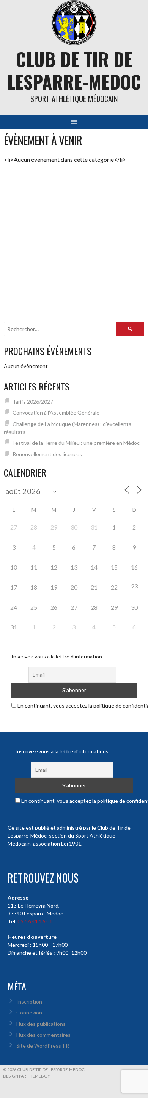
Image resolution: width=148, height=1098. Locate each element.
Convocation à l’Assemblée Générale (56, 412)
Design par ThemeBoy (26, 1075)
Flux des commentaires (43, 1034)
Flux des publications (41, 1024)
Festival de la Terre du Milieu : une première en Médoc (76, 443)
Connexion (29, 1012)
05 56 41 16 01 (34, 921)
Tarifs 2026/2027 (33, 401)
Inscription (29, 1001)
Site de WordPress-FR (42, 1045)
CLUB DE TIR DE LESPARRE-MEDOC (74, 70)
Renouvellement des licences (47, 454)
